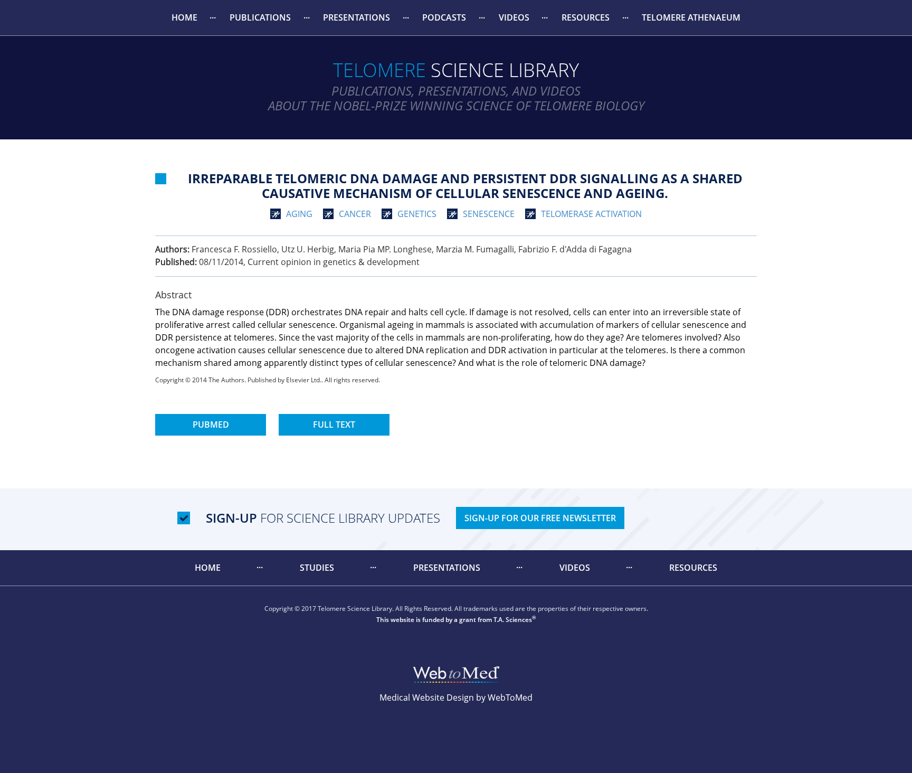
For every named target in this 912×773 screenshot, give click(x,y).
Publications (260, 17)
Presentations (356, 17)
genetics (416, 214)
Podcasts (444, 17)
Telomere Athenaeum (691, 17)
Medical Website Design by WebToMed (456, 697)
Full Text (334, 424)
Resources (586, 17)
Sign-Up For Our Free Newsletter (540, 518)
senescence (489, 214)
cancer (355, 214)
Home (184, 17)
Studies (317, 567)
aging (299, 214)
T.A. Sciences (512, 619)
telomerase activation (591, 214)
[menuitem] (184, 17)
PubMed (211, 424)
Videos (514, 17)
